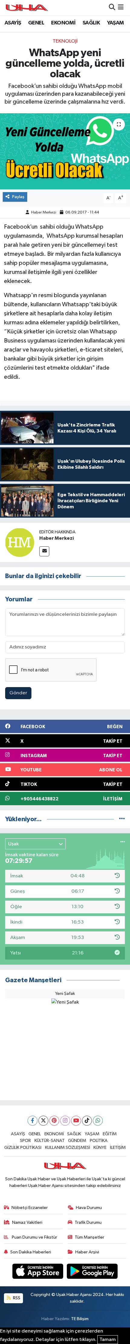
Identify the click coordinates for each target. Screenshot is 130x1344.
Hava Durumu (89, 1207)
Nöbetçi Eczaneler (29, 1207)
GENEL (36, 23)
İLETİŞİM (118, 1147)
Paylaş (18, 197)
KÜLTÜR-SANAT (49, 1140)
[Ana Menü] (121, 7)
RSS (16, 1298)
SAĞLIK (91, 23)
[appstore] (38, 1272)
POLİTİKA (99, 1140)
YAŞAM (115, 23)
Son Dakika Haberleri (30, 1252)
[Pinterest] (54, 1121)
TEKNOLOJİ (65, 41)
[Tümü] (122, 819)
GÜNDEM (77, 1140)
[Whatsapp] (98, 1121)
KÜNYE (99, 1147)
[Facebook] (32, 1121)
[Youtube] (76, 1121)
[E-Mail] (44, 551)
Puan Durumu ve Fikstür (34, 1237)
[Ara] (112, 7)
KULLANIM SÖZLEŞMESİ (67, 1147)
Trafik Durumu (88, 1222)
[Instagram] (65, 1121)
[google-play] (92, 1272)
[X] (43, 1121)
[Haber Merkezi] (19, 542)
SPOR (25, 1140)
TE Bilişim (80, 1319)
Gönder (18, 693)
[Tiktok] (87, 1121)
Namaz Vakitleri (27, 1222)
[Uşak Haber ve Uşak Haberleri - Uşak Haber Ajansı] (26, 7)
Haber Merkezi (43, 212)
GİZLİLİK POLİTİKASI (22, 1147)
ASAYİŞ (13, 23)
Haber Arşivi (87, 1252)
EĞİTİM (110, 1134)
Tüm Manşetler (89, 1237)
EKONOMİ (63, 23)
